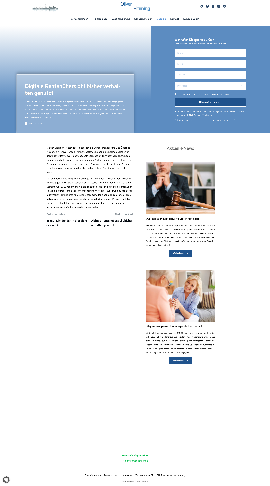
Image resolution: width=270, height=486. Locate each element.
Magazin (161, 19)
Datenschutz (110, 475)
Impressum (126, 475)
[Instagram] (207, 6)
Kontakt (174, 19)
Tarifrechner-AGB (144, 475)
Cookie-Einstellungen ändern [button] (135, 481)
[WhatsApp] (224, 6)
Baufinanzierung (121, 19)
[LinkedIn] (213, 6)
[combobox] (210, 86)
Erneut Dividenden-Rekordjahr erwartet (66, 223)
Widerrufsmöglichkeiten (135, 460)
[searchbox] (210, 86)
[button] (6, 480)
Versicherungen (79, 19)
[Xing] (218, 6)
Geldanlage (101, 19)
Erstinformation (93, 475)
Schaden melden (143, 19)
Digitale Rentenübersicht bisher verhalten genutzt (112, 223)
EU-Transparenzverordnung (171, 475)
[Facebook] (201, 6)
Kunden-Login (191, 19)
